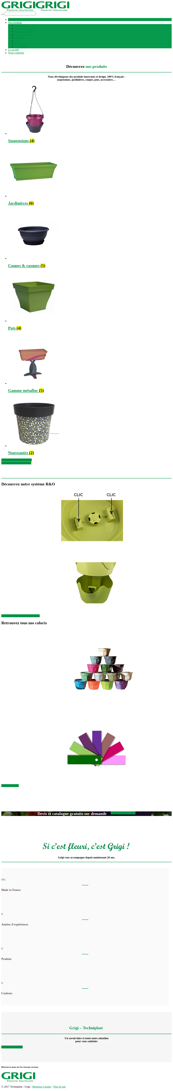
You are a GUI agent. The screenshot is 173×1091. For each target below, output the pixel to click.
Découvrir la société (12, 1047)
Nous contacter (16, 52)
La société (13, 49)
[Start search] (2, 14)
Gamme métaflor (24, 31)
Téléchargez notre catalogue (16, 463)
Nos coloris (21, 46)
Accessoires (21, 25)
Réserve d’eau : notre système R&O (20, 615)
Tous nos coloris (10, 785)
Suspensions (21, 43)
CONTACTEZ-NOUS (123, 812)
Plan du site (59, 1086)
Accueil (12, 19)
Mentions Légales (41, 1086)
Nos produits (15, 22)
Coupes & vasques (25, 28)
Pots (17, 40)
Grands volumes (23, 34)
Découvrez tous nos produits (16, 459)
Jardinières (20, 37)
